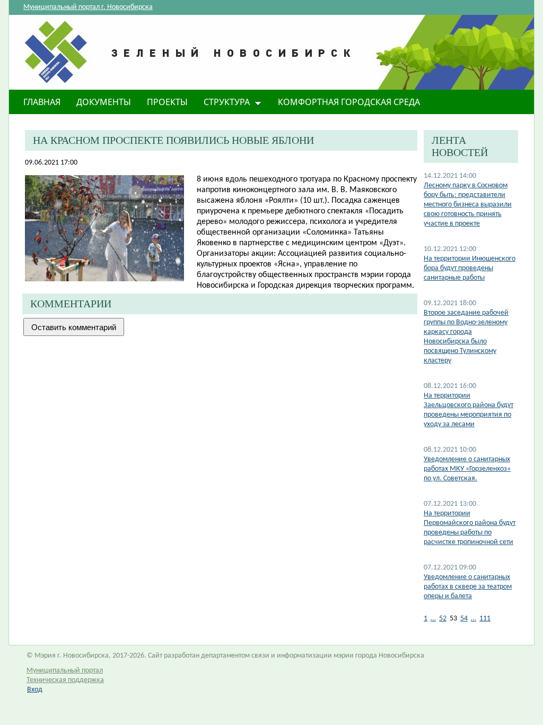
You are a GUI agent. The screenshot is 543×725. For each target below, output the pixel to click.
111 (485, 619)
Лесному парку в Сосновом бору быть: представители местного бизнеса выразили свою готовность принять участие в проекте (468, 205)
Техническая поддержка (65, 680)
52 (442, 619)
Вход (34, 690)
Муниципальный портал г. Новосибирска (88, 7)
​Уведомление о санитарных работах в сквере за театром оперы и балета (468, 586)
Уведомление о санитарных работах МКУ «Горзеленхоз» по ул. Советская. (467, 468)
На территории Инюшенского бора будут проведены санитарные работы (469, 268)
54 (464, 619)
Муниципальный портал (65, 671)
